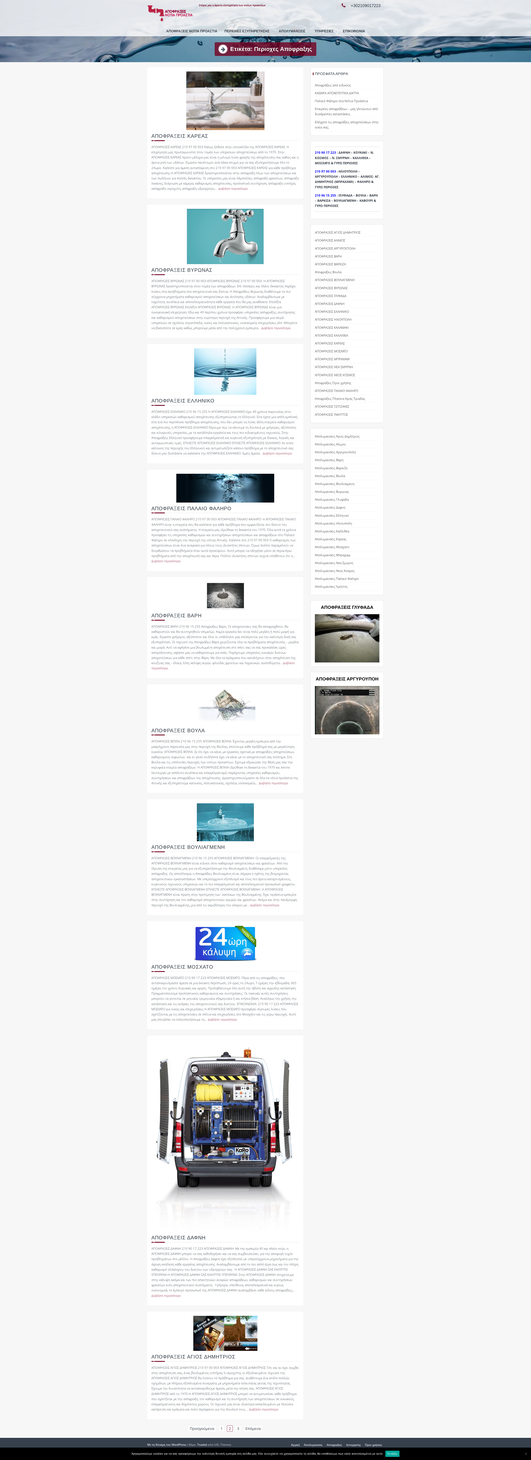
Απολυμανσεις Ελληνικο (332, 515)
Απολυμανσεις (292, 31)
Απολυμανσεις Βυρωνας (332, 491)
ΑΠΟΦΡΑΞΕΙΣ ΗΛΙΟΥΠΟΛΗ (333, 319)
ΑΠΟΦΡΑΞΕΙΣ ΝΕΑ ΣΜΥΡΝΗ (334, 367)
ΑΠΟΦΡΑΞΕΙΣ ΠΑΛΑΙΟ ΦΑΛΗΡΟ (191, 508)
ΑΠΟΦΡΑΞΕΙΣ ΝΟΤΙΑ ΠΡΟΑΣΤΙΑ (191, 31)
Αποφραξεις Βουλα (328, 272)
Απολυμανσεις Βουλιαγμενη (334, 484)
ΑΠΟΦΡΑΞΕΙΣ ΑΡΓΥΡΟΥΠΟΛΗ (335, 248)
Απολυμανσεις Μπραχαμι (333, 555)
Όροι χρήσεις (373, 1445)
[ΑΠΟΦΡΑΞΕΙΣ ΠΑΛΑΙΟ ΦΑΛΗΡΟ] (225, 488)
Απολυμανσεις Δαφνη (330, 507)
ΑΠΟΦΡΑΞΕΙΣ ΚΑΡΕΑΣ (179, 136)
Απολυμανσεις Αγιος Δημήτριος (337, 436)
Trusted (202, 1444)
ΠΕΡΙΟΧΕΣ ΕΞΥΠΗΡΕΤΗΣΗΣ (247, 31)
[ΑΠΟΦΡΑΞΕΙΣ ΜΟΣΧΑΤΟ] (225, 943)
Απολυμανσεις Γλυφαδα (332, 499)
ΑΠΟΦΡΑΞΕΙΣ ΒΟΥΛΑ (178, 730)
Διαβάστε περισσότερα (232, 189)
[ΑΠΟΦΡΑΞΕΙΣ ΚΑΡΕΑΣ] (225, 100)
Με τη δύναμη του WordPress (166, 1444)
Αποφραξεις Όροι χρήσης (333, 383)
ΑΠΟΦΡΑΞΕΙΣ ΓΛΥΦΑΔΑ (330, 296)
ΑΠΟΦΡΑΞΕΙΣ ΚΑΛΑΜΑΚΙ (332, 327)
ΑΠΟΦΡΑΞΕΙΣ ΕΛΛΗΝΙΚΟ (182, 401)
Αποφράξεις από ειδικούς (333, 85)
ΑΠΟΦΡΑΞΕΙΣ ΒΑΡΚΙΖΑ (330, 264)
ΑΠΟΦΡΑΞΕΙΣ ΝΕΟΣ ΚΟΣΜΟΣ (335, 375)
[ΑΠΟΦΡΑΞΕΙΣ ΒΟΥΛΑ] (225, 706)
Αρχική (295, 1445)
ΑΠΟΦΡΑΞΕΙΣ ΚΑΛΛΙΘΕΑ (331, 335)
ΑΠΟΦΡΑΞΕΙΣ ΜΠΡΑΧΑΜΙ (332, 359)
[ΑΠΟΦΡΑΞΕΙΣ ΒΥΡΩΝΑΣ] (225, 236)
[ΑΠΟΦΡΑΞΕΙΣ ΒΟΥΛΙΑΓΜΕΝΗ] (225, 822)
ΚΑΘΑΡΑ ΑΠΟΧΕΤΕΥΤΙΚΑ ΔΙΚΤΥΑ (337, 93)
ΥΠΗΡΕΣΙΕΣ (324, 31)
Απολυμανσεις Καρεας (330, 539)
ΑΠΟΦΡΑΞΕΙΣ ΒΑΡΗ (176, 615)
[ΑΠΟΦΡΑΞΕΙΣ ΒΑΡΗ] (225, 595)
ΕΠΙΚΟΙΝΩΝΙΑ (354, 31)
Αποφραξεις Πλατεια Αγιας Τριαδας (340, 398)
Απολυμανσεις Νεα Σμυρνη (334, 563)
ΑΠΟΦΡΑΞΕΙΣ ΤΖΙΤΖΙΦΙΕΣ (332, 406)
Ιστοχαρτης (353, 1445)
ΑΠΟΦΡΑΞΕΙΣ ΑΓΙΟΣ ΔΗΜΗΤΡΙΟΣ (193, 1357)
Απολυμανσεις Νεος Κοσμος (335, 571)
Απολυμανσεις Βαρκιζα (331, 468)
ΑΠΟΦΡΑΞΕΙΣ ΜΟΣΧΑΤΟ (182, 967)
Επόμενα (253, 1428)
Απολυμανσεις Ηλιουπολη (333, 523)
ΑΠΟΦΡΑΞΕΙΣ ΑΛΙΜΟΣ (330, 240)
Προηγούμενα (202, 1428)
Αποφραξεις (334, 1445)
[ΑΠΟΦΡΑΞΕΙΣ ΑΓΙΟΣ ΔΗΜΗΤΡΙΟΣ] (225, 1333)
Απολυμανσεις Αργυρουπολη (335, 452)
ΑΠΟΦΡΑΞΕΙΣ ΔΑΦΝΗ (178, 1237)
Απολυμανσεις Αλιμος (330, 444)
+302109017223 (366, 5)
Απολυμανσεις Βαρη (329, 460)
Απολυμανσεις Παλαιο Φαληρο (337, 579)
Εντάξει (392, 1453)
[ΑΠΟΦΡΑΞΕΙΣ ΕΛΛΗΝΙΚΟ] (225, 371)
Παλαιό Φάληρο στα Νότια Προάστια (341, 101)
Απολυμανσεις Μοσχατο (332, 547)
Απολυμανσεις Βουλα (330, 476)
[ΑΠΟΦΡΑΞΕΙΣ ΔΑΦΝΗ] (225, 1135)
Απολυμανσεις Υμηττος (331, 586)
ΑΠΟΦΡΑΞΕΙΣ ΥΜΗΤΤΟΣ (331, 414)
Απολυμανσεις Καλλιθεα (332, 531)
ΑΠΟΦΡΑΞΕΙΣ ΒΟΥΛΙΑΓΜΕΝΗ (188, 847)
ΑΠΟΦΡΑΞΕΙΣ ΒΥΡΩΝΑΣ (181, 270)
